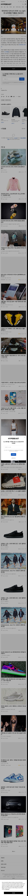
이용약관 (22, 450)
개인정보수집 (17, 450)
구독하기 (13, 454)
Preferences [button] (7, 889)
